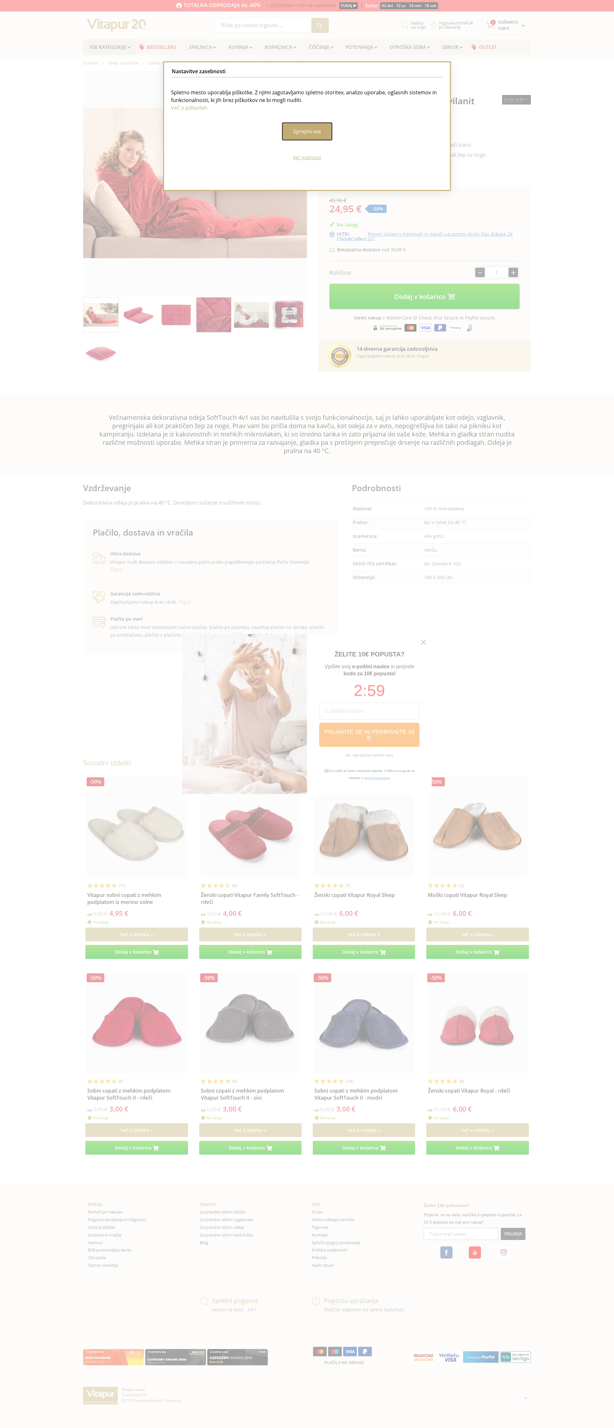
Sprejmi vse (307, 131)
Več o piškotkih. (190, 107)
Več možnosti (307, 157)
